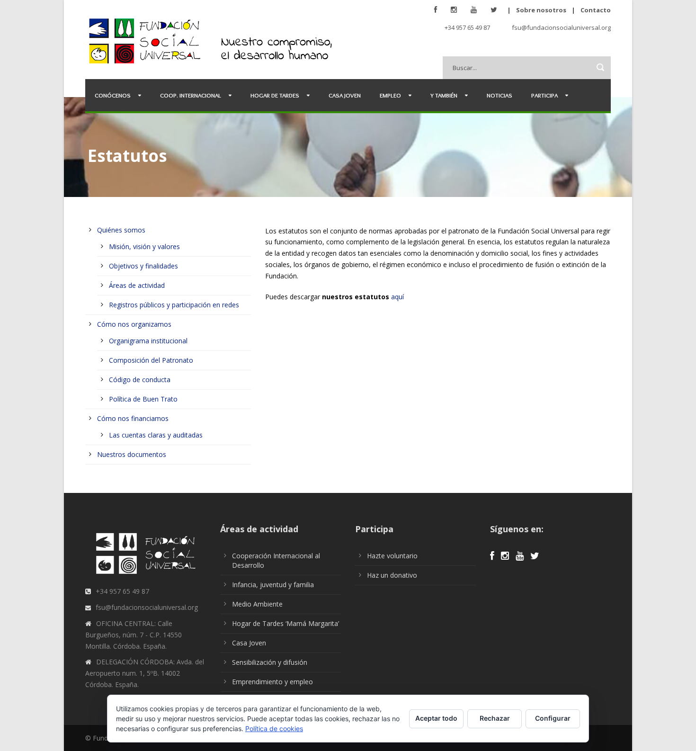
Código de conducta (139, 379)
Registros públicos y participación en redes (174, 304)
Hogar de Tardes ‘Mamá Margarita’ (285, 623)
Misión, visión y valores (144, 246)
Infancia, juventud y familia (273, 584)
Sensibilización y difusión (269, 662)
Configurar (553, 718)
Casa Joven (345, 95)
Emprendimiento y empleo (272, 681)
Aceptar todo (436, 718)
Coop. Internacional (190, 95)
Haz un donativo (392, 575)
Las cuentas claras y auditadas (156, 434)
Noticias (499, 95)
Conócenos (113, 95)
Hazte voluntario (392, 555)
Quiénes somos (121, 229)
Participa (544, 95)
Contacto (595, 10)
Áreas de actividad (137, 285)
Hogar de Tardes (274, 95)
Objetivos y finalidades (143, 265)
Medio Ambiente (257, 603)
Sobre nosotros (541, 10)
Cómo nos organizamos (134, 324)
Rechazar (495, 718)
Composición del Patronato (151, 360)
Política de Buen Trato (143, 398)
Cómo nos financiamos (133, 418)
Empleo (390, 95)
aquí (397, 296)
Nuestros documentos (131, 454)
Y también (443, 95)
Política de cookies (274, 728)
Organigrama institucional (148, 340)
